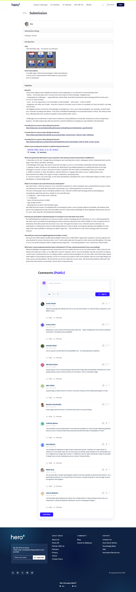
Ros (31, 24)
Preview (33, 152)
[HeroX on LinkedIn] (27, 573)
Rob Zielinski (50, 444)
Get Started (110, 5)
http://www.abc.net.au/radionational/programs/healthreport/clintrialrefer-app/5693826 (59, 128)
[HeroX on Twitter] (22, 573)
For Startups (66, 5)
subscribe (40, 557)
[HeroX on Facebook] (18, 573)
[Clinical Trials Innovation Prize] (25, 13)
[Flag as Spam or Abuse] (109, 303)
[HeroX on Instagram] (13, 573)
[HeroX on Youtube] (32, 573)
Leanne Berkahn (52, 493)
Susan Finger (51, 303)
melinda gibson (52, 423)
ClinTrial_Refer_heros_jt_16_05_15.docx (42, 149)
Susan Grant (50, 324)
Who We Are (78, 5)
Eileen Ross (50, 469)
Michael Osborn (52, 364)
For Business (54, 5)
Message (59, 317)
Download (42, 152)
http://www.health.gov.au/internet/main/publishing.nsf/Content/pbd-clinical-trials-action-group (62, 142)
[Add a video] (53, 294)
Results (88, 5)
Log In (120, 4)
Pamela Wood (51, 345)
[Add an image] (49, 294)
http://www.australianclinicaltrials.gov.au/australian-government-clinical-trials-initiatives (60, 135)
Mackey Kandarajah (53, 404)
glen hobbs (50, 385)
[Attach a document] (58, 294)
